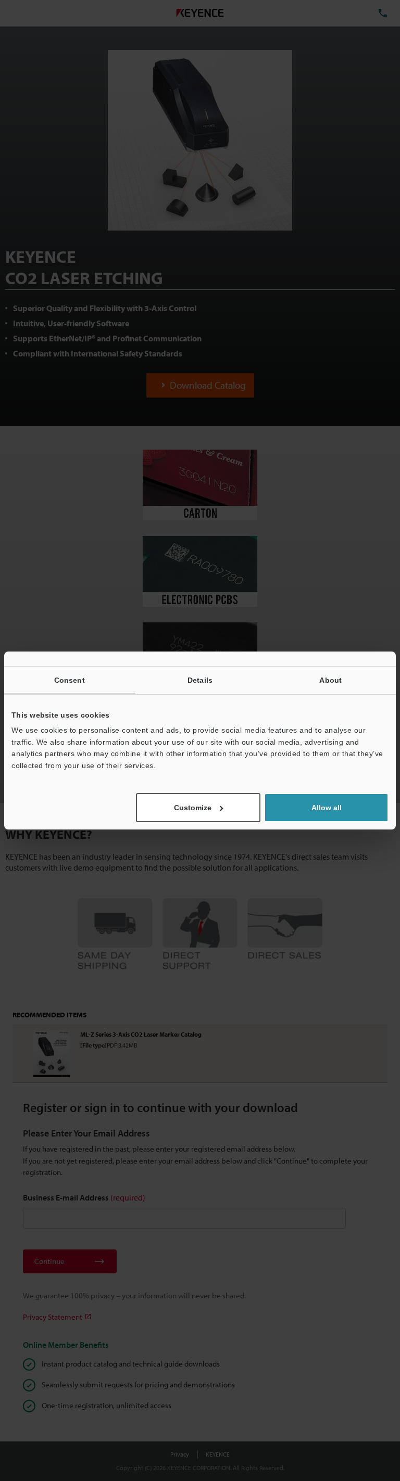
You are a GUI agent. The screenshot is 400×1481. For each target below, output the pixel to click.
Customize (192, 807)
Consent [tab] (69, 680)
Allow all (326, 807)
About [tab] (330, 680)
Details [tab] (200, 680)
